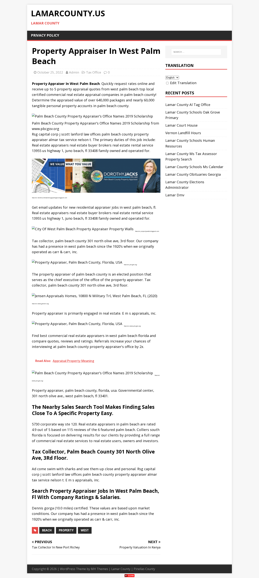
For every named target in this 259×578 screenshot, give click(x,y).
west (85, 530)
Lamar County (120, 569)
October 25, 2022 (50, 72)
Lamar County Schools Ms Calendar (194, 166)
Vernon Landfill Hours (183, 133)
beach (47, 530)
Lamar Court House (181, 125)
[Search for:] (196, 52)
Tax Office (93, 72)
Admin (74, 72)
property (66, 530)
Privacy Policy (45, 35)
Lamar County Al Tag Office (187, 104)
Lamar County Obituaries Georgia (193, 174)
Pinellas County (144, 569)
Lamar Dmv (174, 195)
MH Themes (99, 569)
